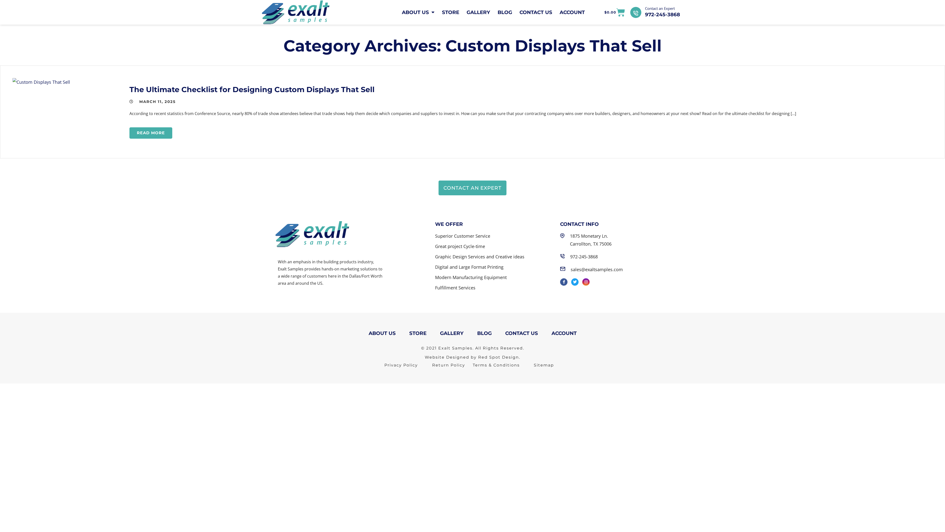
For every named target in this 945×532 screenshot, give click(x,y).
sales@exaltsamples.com (597, 269)
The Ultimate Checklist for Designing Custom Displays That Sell (252, 89)
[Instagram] (586, 282)
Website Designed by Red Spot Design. (472, 357)
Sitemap (544, 365)
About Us (415, 12)
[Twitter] (575, 282)
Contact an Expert (660, 8)
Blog (505, 12)
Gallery (478, 12)
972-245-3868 (662, 14)
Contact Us (536, 12)
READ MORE (151, 133)
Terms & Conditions (496, 365)
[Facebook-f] (563, 282)
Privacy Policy (401, 365)
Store (450, 12)
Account (572, 12)
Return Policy (448, 365)
